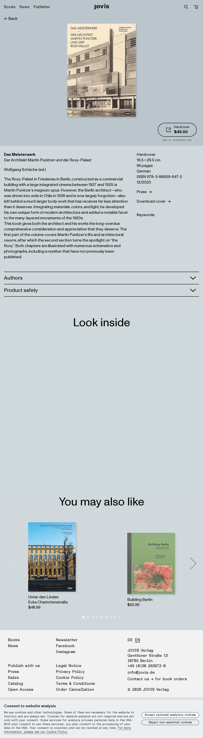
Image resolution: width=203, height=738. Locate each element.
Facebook (65, 646)
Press (142, 192)
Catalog (15, 684)
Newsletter (67, 640)
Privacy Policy (70, 672)
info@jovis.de (141, 672)
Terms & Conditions (75, 684)
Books (9, 7)
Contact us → (140, 679)
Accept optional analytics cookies (170, 714)
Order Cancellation (75, 690)
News (24, 7)
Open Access (20, 690)
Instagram (65, 652)
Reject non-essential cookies (170, 722)
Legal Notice (68, 666)
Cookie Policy (70, 678)
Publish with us (24, 666)
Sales (13, 678)
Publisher (42, 7)
